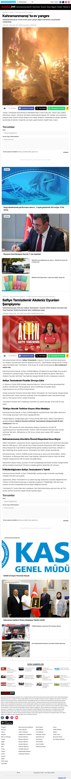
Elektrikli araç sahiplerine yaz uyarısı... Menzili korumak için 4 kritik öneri (49, 261)
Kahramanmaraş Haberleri (17, 296)
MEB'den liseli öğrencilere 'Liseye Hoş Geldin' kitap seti (48, 277)
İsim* (4, 130)
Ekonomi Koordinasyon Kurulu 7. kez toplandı (22, 254)
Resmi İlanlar (39, 727)
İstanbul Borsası (40, 737)
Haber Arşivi (56, 734)
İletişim (56, 2)
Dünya (3, 732)
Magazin (3, 734)
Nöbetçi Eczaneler (41, 746)
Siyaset (3, 739)
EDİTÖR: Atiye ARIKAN (25, 313)
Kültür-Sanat (4, 761)
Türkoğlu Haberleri (24, 749)
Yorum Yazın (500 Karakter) (11, 136)
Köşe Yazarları (39, 729)
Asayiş (11, 12)
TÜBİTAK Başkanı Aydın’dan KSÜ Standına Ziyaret (46, 626)
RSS (19, 772)
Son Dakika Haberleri (59, 739)
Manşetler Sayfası (41, 734)
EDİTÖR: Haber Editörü (24, 25)
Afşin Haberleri (23, 729)
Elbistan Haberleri (23, 739)
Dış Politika (4, 763)
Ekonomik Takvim (58, 737)
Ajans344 (5, 12)
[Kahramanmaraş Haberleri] (35, 554)
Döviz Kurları (39, 739)
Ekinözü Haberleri (23, 737)
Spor (2, 746)
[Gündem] (35, 186)
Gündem (3, 727)
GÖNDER (65, 152)
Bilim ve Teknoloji (5, 737)
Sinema (3, 756)
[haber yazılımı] (62, 778)
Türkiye (3, 751)
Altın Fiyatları (39, 741)
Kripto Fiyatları (40, 744)
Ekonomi (3, 729)
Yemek (3, 754)
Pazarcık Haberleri (24, 746)
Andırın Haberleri (23, 732)
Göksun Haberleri (23, 741)
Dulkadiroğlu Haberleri (25, 751)
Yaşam (3, 758)
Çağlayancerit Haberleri (25, 734)
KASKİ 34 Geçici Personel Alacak (16, 576)
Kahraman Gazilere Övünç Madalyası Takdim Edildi (24, 620)
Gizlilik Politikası (57, 729)
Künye (52, 2)
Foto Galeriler (39, 732)
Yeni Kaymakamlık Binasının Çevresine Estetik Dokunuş (48, 643)
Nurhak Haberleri (23, 744)
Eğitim (3, 744)
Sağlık (2, 741)
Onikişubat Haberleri (24, 754)
